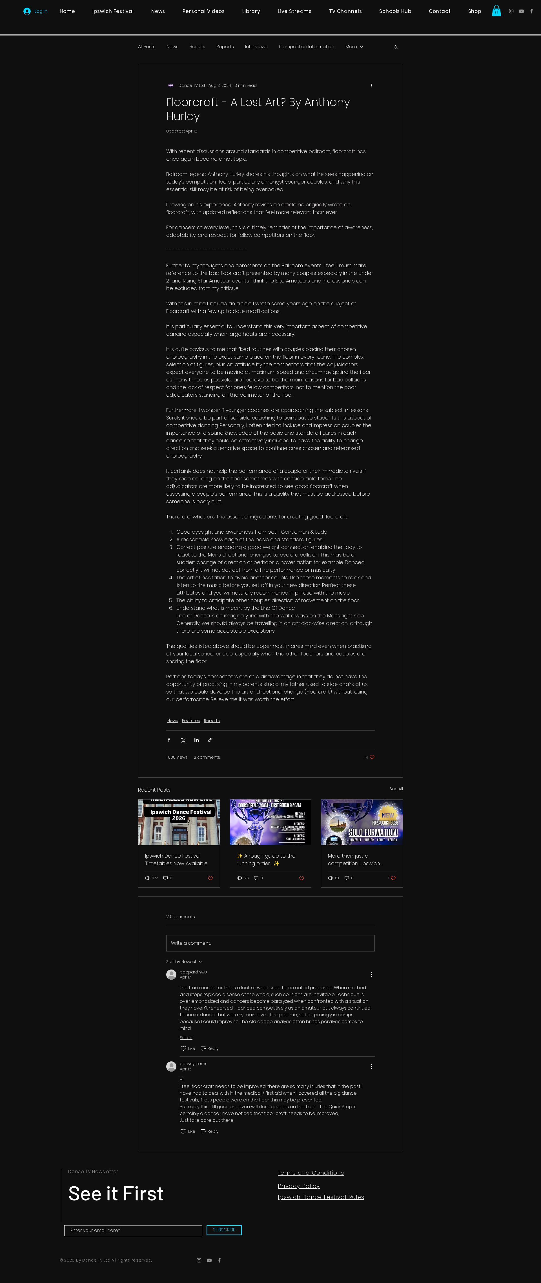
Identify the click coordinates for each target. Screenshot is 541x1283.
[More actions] (371, 85)
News (172, 47)
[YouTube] (521, 11)
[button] (496, 10)
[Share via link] (210, 740)
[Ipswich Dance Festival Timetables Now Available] (179, 822)
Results (197, 47)
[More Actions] (371, 974)
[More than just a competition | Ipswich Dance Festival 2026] (362, 822)
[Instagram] (511, 11)
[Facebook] (532, 11)
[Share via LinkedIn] (196, 740)
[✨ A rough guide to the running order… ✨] (270, 822)
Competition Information (306, 47)
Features (191, 720)
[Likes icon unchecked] (183, 1048)
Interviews (256, 47)
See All (396, 789)
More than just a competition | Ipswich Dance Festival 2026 (354, 859)
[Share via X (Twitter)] (182, 740)
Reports (225, 47)
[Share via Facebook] (169, 740)
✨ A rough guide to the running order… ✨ (266, 859)
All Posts (146, 47)
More (351, 47)
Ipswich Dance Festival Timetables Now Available (176, 859)
